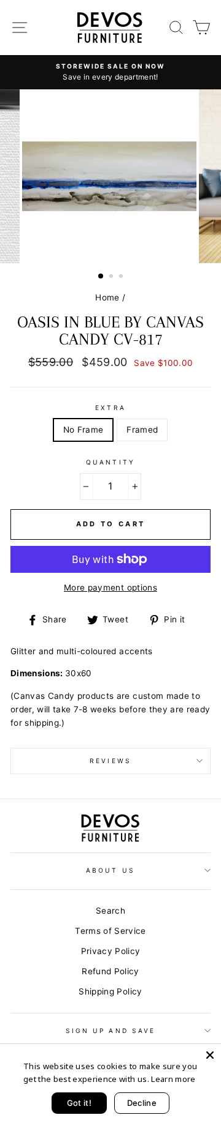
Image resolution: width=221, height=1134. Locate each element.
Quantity (110, 462)
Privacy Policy (111, 951)
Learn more (173, 1078)
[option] (110, 72)
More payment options (110, 587)
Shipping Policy (110, 991)
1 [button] (101, 277)
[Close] (210, 1055)
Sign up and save (110, 1030)
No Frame (83, 430)
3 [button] (122, 277)
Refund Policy (110, 971)
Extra (110, 407)
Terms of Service (110, 931)
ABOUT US (110, 870)
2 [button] (112, 277)
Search (110, 911)
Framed (142, 430)
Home (107, 297)
